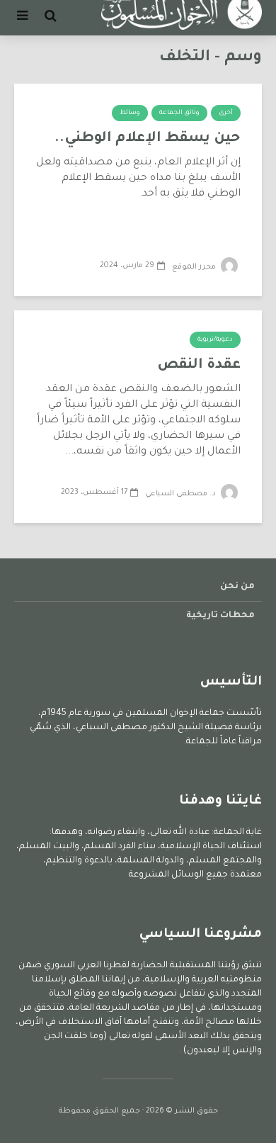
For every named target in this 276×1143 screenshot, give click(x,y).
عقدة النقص (199, 365)
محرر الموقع (195, 267)
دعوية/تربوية (215, 340)
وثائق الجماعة (179, 113)
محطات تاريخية (220, 616)
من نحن (237, 587)
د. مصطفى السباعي (181, 494)
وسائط (130, 113)
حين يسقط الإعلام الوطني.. (147, 139)
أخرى (226, 113)
